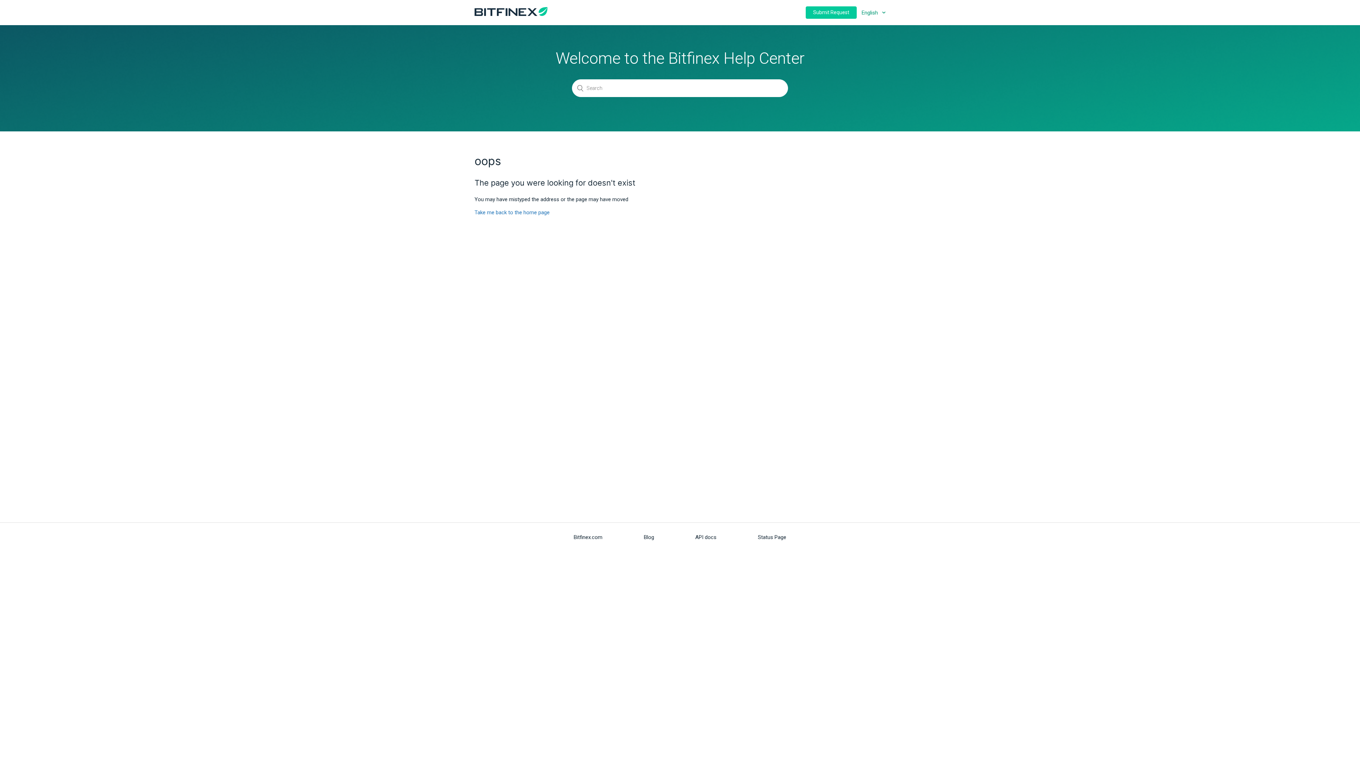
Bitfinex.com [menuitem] (588, 537)
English (870, 13)
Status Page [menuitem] (772, 537)
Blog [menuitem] (649, 537)
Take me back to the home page (512, 212)
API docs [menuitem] (705, 537)
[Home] (511, 14)
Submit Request (831, 12)
